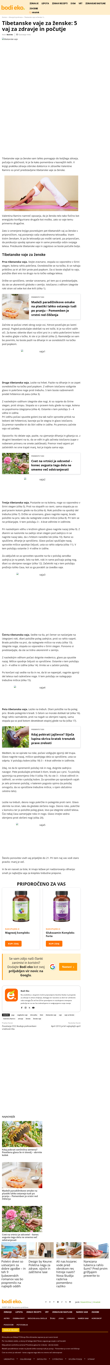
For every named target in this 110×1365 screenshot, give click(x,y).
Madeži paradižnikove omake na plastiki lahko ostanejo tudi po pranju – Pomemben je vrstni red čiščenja (53, 308)
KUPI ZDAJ (13, 943)
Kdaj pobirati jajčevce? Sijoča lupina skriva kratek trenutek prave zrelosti (53, 738)
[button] (34, 12)
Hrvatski (96, 1302)
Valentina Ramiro (9, 1019)
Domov (4, 17)
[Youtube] (33, 1007)
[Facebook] (22, 1007)
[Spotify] (57, 1302)
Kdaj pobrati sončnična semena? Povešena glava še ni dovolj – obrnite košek (22, 1152)
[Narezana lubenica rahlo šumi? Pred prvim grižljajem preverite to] (96, 1250)
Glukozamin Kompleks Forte (60, 934)
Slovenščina (85, 1302)
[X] (29, 1007)
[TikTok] (62, 1302)
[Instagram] (26, 1007)
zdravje (20, 1019)
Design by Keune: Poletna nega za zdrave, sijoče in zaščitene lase (40, 1266)
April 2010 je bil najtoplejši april (65, 1026)
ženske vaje (37, 1019)
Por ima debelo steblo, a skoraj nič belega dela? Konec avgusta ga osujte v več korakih (34, 1341)
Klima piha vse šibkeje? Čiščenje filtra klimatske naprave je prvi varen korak (30, 1337)
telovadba (33, 1015)
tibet (41, 1015)
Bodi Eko (10, 35)
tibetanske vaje (51, 1015)
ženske (28, 1019)
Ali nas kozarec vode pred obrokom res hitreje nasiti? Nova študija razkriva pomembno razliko (66, 1273)
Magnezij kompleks (17, 932)
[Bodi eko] (13, 7)
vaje (60, 1015)
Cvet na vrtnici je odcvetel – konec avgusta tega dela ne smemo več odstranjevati (51, 465)
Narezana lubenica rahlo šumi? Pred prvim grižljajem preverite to (95, 1268)
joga (12, 1015)
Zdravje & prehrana (16, 17)
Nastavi (68, 966)
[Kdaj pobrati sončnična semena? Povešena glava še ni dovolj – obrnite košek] (22, 1134)
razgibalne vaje (22, 1015)
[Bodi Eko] (11, 999)
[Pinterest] (53, 1302)
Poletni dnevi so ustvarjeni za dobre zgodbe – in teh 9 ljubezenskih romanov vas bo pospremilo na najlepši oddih (13, 1273)
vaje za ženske (69, 1015)
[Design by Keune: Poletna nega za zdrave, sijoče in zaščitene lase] (41, 1250)
